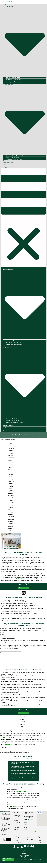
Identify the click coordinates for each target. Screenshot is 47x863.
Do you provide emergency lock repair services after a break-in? (24, 774)
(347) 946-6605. (22, 791)
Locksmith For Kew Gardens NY (14, 578)
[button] (23, 217)
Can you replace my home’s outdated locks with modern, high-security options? (22, 767)
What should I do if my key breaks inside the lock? (23, 770)
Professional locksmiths (8, 637)
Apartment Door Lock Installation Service (14, 82)
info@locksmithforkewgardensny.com (33, 831)
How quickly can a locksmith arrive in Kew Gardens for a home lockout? (24, 763)
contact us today (17, 806)
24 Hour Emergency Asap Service (13, 157)
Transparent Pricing (7, 744)
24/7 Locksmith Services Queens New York (15, 155)
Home (4, 4)
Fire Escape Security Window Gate (13, 79)
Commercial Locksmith (8, 160)
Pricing (4, 164)
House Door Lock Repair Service (13, 77)
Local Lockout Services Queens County (14, 159)
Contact (5, 167)
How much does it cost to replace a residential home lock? (23, 778)
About (4, 166)
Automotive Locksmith (8, 162)
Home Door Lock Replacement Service (14, 81)
